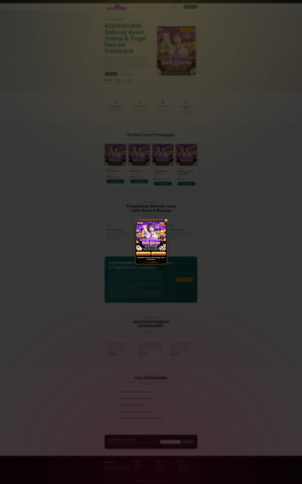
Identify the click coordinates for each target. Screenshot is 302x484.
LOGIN (159, 253)
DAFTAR (143, 253)
